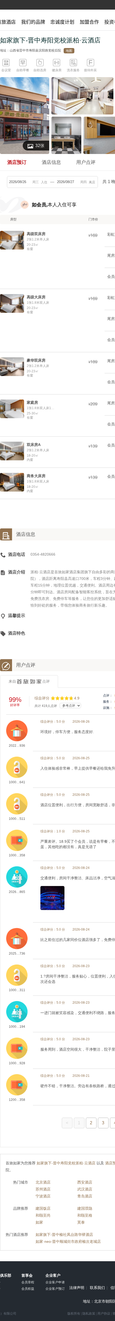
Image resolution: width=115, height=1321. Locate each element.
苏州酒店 (43, 1189)
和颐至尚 (43, 1215)
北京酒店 (43, 1182)
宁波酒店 (43, 1196)
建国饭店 (43, 1208)
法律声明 (76, 1288)
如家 (39, 1222)
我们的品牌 (33, 21)
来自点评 (29, 681)
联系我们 (97, 1288)
